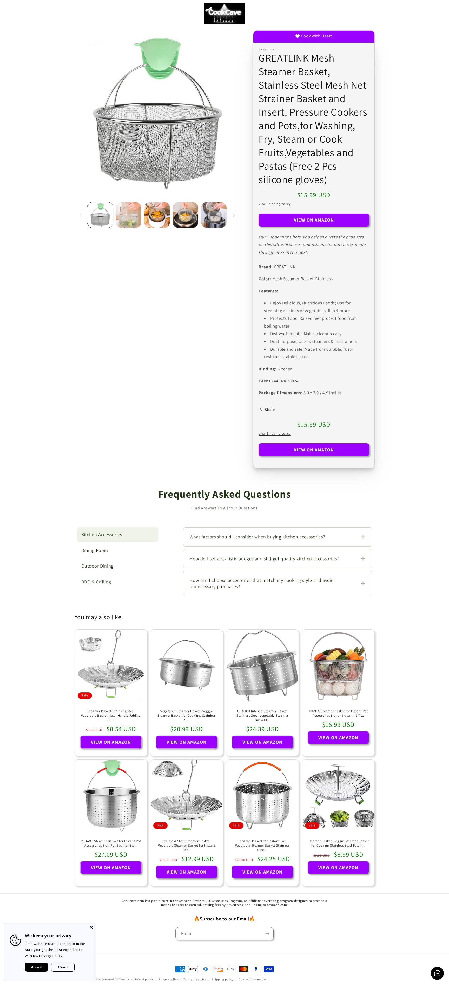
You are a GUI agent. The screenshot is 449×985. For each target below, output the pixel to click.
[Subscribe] (267, 933)
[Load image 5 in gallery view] (214, 215)
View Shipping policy (275, 204)
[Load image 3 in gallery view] (157, 215)
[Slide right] (234, 215)
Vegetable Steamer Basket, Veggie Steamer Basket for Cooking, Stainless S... (186, 715)
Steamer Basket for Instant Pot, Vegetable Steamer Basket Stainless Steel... (262, 845)
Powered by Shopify (115, 979)
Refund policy (144, 979)
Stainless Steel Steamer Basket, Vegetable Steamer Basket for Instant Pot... (186, 845)
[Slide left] (80, 215)
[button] (11, 13)
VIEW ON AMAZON (314, 220)
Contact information (253, 979)
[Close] (91, 927)
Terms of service (195, 979)
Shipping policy (222, 979)
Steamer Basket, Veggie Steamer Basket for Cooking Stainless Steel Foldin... (338, 843)
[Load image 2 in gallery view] (128, 215)
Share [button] (270, 409)
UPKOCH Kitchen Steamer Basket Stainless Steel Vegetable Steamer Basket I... (262, 715)
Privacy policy (168, 979)
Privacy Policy (51, 955)
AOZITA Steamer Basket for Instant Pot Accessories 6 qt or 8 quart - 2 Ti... (338, 713)
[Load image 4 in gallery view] (185, 215)
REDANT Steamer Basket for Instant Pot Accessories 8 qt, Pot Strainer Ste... (111, 843)
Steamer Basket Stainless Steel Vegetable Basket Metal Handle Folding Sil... (111, 715)
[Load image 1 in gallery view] (100, 215)
